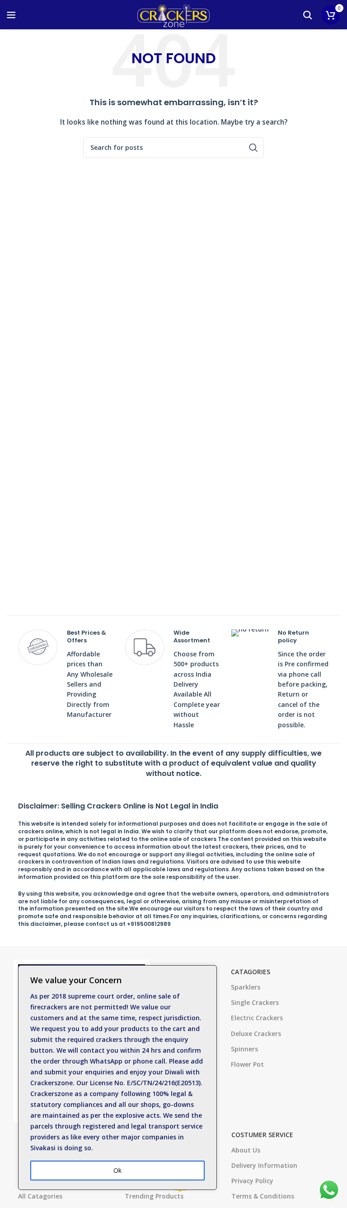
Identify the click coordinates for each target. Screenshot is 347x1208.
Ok (117, 1170)
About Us (245, 1150)
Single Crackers (255, 1002)
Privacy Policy (252, 1180)
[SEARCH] (253, 147)
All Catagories (40, 1196)
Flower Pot (247, 1064)
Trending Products (155, 1194)
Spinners (244, 1049)
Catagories (250, 971)
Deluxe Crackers (256, 1033)
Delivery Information (264, 1165)
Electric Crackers (257, 1017)
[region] (117, 1077)
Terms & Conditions (262, 1196)
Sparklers (245, 987)
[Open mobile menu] (11, 15)
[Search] (308, 15)
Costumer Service (262, 1134)
